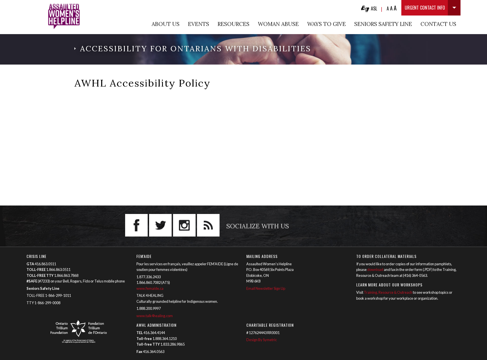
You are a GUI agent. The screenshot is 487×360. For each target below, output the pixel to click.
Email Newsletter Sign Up (265, 288)
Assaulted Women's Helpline (64, 16)
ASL (374, 8)
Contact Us (438, 24)
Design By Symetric (261, 339)
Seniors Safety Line (383, 24)
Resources (233, 24)
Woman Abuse (278, 24)
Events (198, 24)
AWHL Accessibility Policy (142, 83)
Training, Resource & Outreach (388, 292)
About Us (166, 24)
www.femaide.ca (149, 288)
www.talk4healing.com (154, 315)
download (375, 269)
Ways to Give (326, 24)
